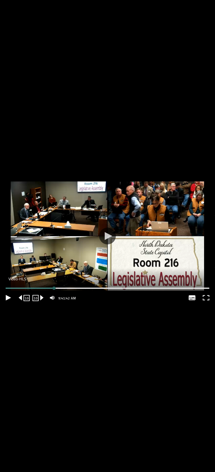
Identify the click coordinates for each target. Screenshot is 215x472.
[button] (107, 236)
